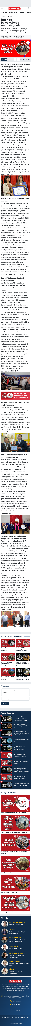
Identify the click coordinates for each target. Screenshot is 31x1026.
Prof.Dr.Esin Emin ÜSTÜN (17, 922)
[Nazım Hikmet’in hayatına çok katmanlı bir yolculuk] (8, 643)
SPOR (27, 1017)
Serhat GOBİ (13, 946)
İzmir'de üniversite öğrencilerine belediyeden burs (6, 664)
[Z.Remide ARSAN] (4, 963)
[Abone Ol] (25, 59)
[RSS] (20, 1010)
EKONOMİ (22, 1017)
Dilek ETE (12, 969)
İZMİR (10, 12)
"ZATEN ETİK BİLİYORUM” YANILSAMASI (17, 956)
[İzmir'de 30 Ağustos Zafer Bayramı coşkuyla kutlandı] (23, 643)
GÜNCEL (4, 12)
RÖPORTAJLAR (18, 1019)
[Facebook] (11, 1010)
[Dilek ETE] (4, 971)
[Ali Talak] (4, 931)
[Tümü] (29, 918)
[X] (14, 1010)
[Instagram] (17, 1010)
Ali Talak (12, 929)
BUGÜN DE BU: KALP (15, 948)
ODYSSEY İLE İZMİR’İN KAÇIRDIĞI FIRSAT (19, 964)
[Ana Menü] (2, 8)
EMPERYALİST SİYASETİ (16, 925)
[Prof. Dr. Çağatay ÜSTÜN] (4, 955)
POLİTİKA (22, 12)
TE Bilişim (19, 1023)
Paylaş (5, 59)
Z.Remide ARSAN (14, 961)
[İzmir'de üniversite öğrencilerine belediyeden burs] (8, 657)
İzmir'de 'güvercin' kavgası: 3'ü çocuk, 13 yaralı (22, 664)
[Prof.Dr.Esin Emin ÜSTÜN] (4, 923)
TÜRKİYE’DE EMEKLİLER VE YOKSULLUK (17, 972)
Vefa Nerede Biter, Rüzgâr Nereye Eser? (17, 932)
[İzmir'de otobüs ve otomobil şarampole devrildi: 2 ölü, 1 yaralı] (23, 671)
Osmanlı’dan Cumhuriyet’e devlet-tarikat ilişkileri (17, 940)
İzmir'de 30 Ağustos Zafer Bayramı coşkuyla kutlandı (22, 649)
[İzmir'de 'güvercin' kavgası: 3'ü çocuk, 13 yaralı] (23, 657)
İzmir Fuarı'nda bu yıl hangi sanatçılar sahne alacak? (8, 678)
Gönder (5, 703)
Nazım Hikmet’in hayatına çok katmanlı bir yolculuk (7, 649)
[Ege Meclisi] (15, 8)
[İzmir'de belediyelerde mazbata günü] (15, 48)
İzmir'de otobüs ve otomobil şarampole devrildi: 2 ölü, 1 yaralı (22, 678)
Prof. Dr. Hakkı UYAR (15, 937)
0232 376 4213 (16, 1001)
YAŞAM (11, 1019)
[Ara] (28, 8)
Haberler (3, 16)
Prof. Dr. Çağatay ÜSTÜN (17, 953)
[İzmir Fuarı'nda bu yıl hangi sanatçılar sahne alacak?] (8, 671)
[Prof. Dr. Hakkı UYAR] (4, 939)
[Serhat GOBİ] (4, 947)
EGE (15, 12)
